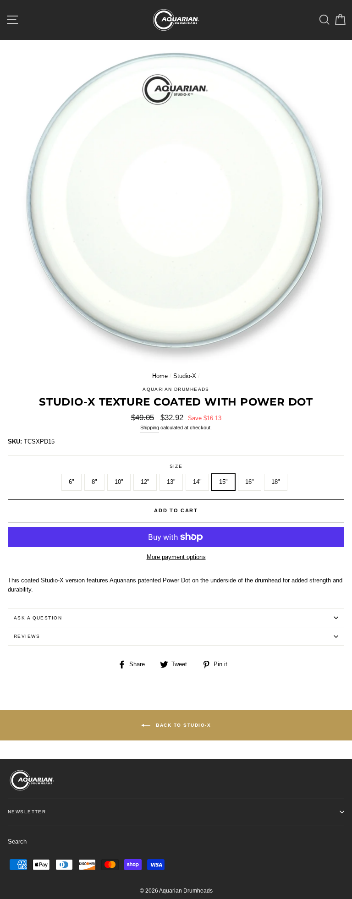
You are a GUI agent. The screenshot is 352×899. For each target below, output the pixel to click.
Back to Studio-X (182, 725)
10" (119, 481)
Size (176, 466)
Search (17, 841)
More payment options (176, 557)
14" (197, 481)
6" (71, 481)
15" (223, 481)
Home (160, 376)
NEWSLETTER (27, 811)
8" (94, 481)
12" (145, 481)
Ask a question (38, 617)
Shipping (149, 427)
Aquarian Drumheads (176, 389)
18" (275, 481)
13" (171, 481)
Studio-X (184, 376)
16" (249, 481)
